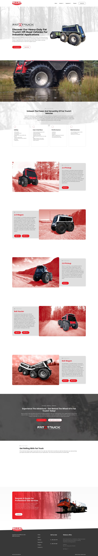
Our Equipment (17, 47)
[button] (61, 3)
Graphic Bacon (83, 554)
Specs (65, 187)
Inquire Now (26, 47)
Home (39, 534)
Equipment (40, 542)
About (56, 3)
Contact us (82, 3)
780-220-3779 (41, 420)
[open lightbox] (25, 236)
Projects (74, 3)
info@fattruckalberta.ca (55, 420)
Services (39, 539)
